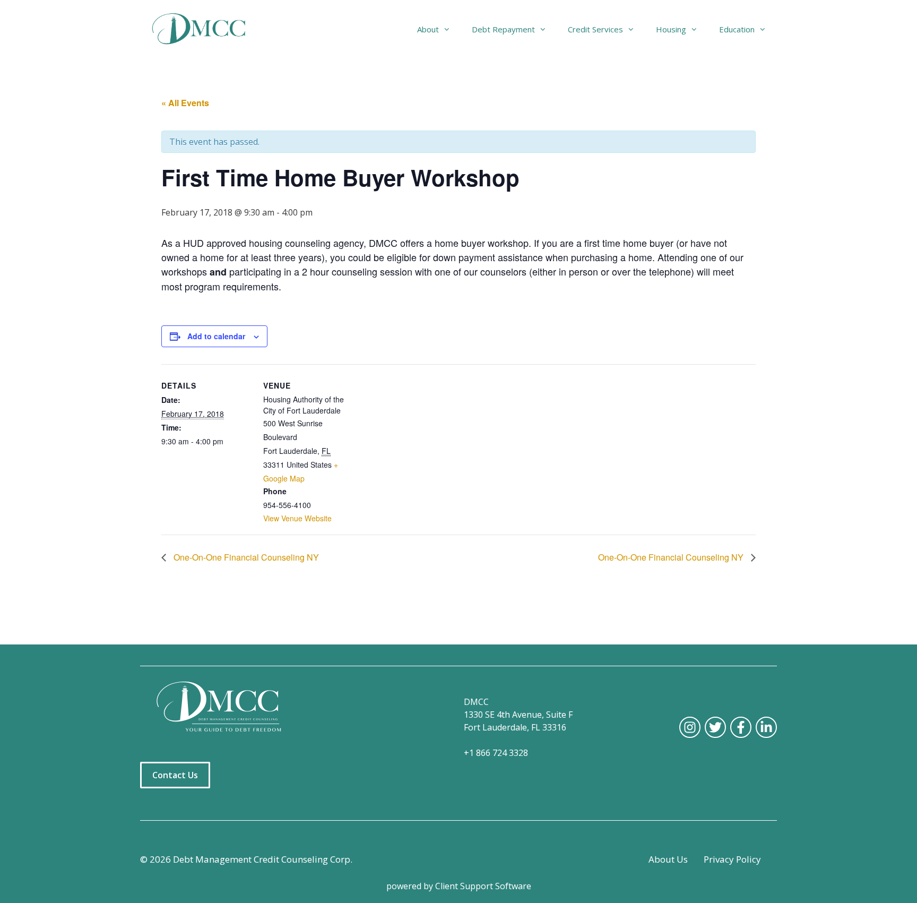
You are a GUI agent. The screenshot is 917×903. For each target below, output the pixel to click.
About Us (668, 859)
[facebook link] (740, 727)
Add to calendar (216, 336)
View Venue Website (297, 518)
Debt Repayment (503, 29)
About (428, 29)
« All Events (185, 103)
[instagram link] (689, 727)
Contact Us (175, 775)
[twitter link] (715, 727)
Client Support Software (483, 886)
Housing (671, 29)
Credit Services (595, 29)
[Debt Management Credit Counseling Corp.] (205, 29)
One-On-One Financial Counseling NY (245, 557)
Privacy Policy (732, 859)
